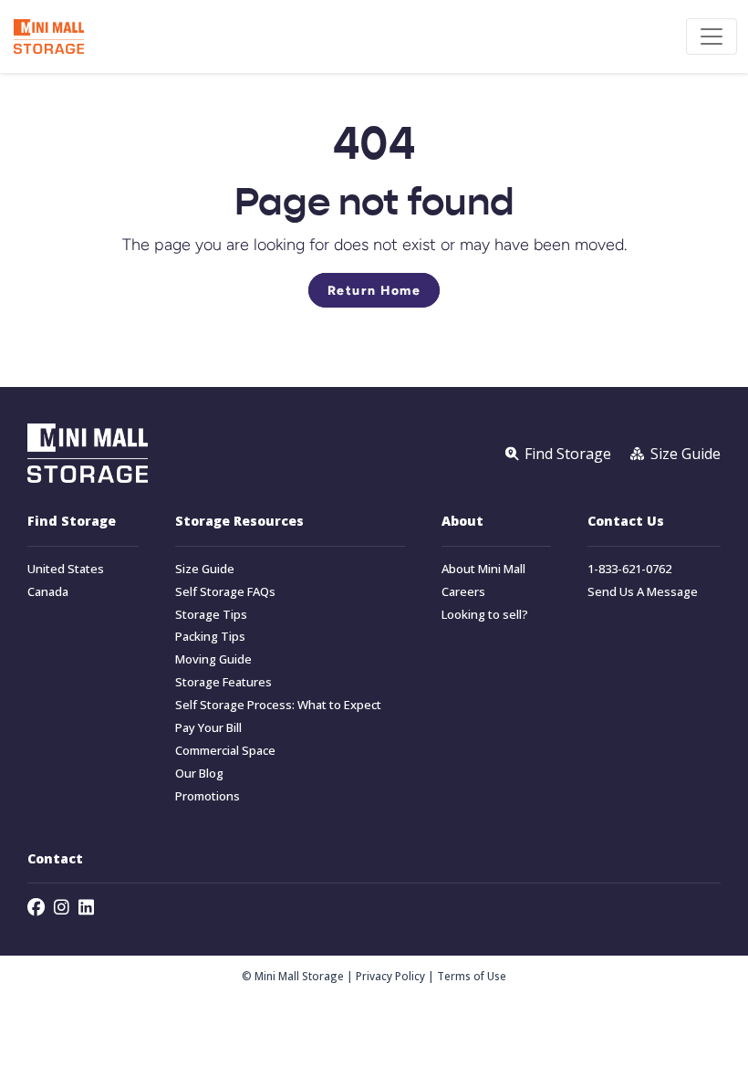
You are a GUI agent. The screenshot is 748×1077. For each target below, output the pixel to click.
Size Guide (204, 569)
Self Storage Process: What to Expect (278, 705)
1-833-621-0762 (629, 569)
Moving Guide (213, 659)
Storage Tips (211, 614)
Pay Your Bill (208, 728)
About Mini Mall (483, 569)
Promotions (207, 796)
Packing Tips (210, 636)
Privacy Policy (390, 975)
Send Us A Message (642, 592)
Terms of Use (471, 975)
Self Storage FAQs (225, 592)
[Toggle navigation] (711, 36)
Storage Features (223, 682)
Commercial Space (225, 750)
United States (65, 569)
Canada (47, 592)
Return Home (374, 290)
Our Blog (199, 773)
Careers (463, 592)
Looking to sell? (485, 614)
